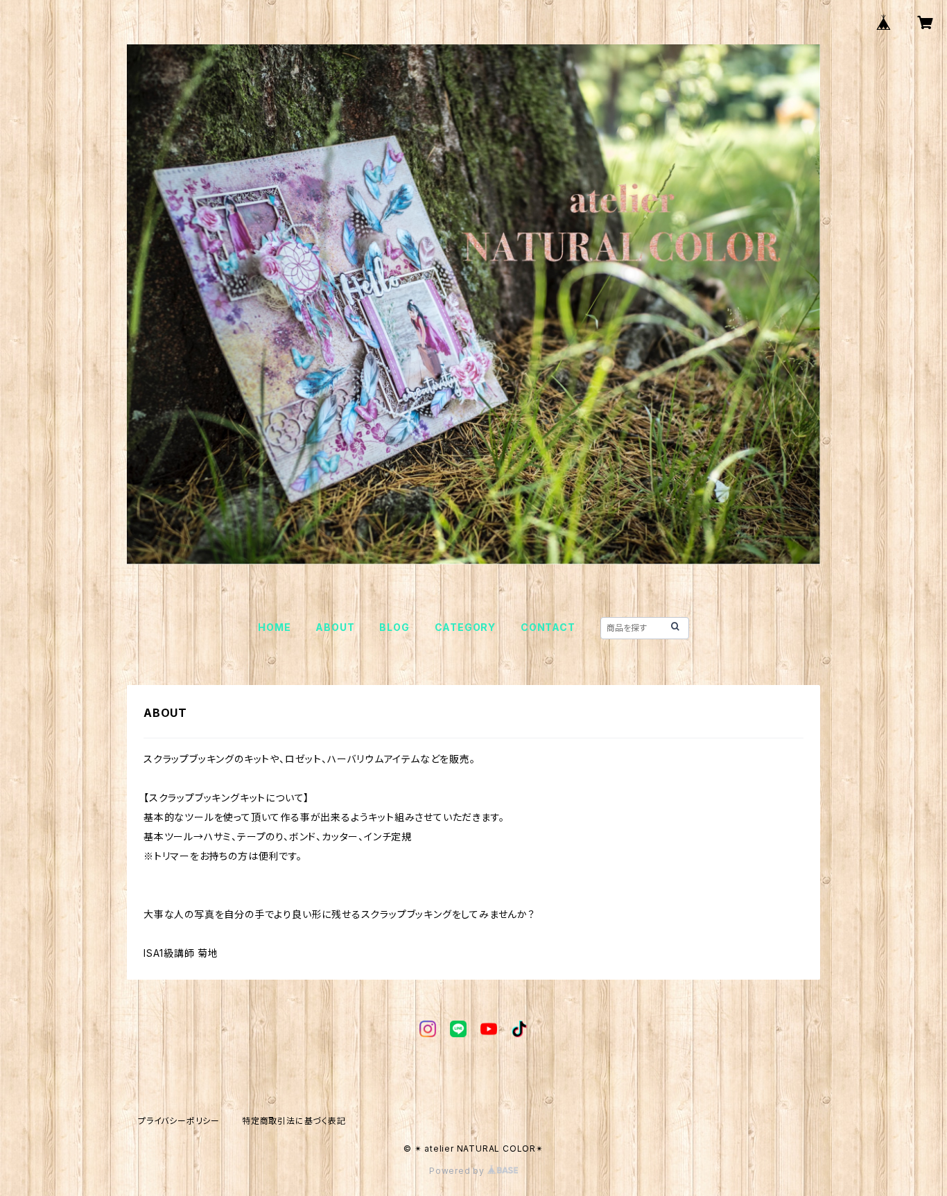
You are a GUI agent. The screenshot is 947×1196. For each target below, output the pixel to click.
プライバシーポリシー (179, 1121)
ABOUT (334, 627)
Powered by (458, 1170)
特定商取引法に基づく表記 (294, 1121)
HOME (274, 627)
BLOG (394, 627)
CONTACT (548, 627)
